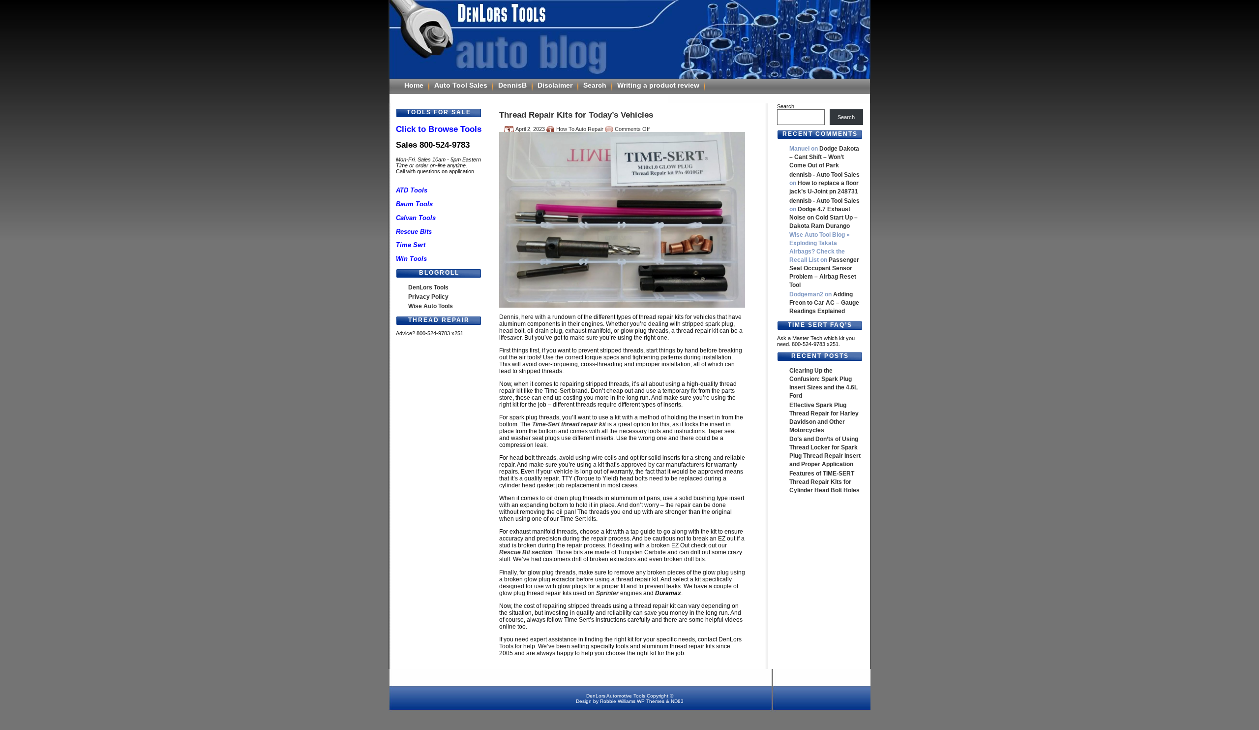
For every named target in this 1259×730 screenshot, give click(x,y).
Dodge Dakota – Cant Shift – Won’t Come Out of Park (824, 157)
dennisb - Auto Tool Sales (824, 174)
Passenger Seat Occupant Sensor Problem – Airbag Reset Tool (824, 272)
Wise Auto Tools (430, 306)
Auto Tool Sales (460, 85)
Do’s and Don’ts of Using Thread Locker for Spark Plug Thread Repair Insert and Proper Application (825, 452)
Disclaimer (555, 85)
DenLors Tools (428, 287)
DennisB (512, 85)
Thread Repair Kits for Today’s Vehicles (576, 114)
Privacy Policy (428, 296)
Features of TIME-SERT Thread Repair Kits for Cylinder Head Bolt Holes (824, 482)
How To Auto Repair (579, 129)
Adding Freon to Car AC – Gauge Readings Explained (824, 303)
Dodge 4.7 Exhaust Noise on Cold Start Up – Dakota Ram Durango (823, 217)
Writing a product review (658, 85)
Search (594, 85)
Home (413, 85)
